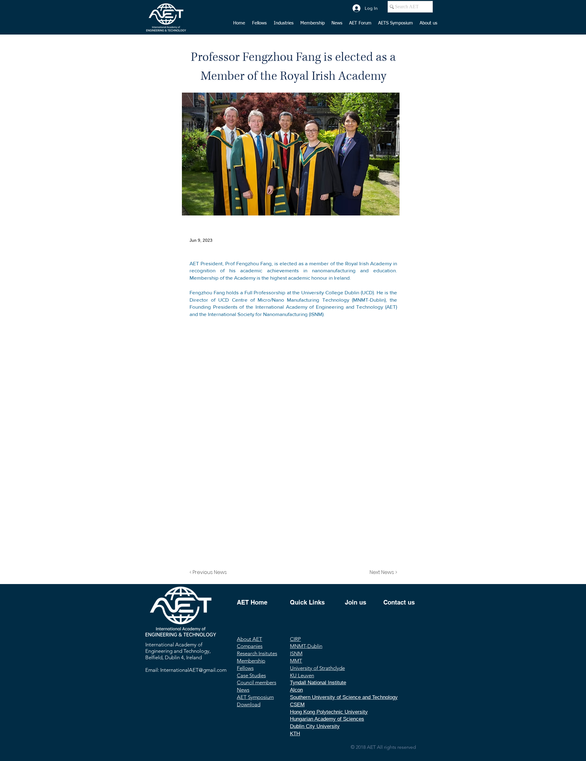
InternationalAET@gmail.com (193, 670)
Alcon (296, 690)
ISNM (296, 653)
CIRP (295, 639)
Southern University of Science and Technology (344, 697)
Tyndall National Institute (318, 683)
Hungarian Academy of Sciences (327, 719)
